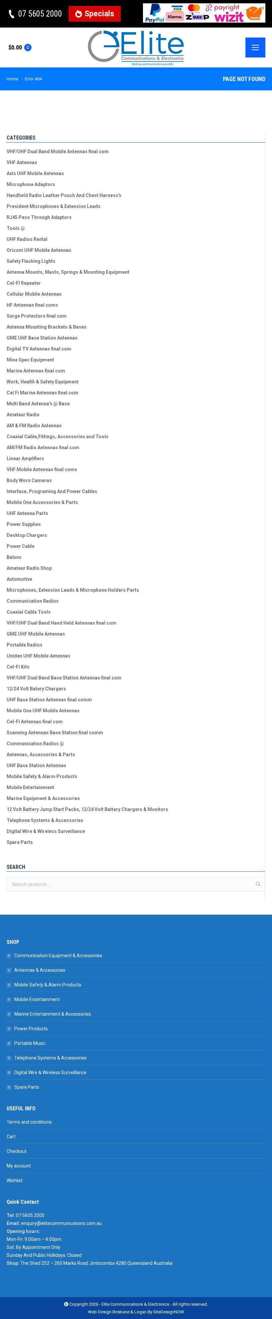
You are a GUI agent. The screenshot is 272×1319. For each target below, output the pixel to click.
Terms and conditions (29, 1122)
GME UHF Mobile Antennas (36, 634)
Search (258, 884)
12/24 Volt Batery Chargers (36, 688)
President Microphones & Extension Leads (54, 206)
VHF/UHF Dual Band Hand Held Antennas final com (61, 623)
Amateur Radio (23, 414)
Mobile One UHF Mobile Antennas (43, 710)
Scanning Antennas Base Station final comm (55, 732)
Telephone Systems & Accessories (45, 820)
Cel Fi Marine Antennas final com (42, 392)
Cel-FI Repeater (24, 283)
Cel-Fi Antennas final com (35, 721)
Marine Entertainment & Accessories (52, 1014)
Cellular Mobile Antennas (34, 294)
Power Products (31, 1028)
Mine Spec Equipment (30, 359)
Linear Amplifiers (25, 458)
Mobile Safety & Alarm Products (42, 776)
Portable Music (29, 1043)
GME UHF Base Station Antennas (42, 338)
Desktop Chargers (27, 535)
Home (12, 78)
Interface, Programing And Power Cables (52, 491)
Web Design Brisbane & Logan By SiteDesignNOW (136, 1311)
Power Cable (20, 546)
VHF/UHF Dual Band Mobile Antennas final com (58, 151)
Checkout (17, 1151)
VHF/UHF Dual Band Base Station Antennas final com (64, 677)
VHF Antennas (22, 162)
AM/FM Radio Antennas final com (43, 447)
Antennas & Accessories (39, 970)
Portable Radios (24, 645)
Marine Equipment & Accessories (43, 798)
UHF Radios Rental (27, 239)
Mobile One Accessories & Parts (42, 502)
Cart (11, 1136)
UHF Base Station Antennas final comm (49, 699)
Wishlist (15, 1180)
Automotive (19, 579)
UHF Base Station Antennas (36, 765)
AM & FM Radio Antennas (34, 425)
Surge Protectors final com (37, 316)
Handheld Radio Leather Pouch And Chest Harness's (64, 195)
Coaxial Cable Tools (29, 612)
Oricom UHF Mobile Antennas (39, 250)
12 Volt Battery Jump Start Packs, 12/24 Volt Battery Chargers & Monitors (87, 809)
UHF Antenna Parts (27, 513)
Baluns (14, 557)
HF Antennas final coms (32, 305)
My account (19, 1165)
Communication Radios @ (35, 743)
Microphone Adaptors (31, 184)
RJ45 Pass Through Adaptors (39, 217)
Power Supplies (24, 524)
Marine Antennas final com (36, 370)
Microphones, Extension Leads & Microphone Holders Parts (73, 590)
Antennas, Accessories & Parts (41, 754)
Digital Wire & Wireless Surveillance (46, 831)
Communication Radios (33, 601)
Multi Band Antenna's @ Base (38, 403)
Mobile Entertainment (30, 787)
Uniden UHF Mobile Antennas (38, 656)
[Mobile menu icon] (255, 47)
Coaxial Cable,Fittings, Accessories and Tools (57, 436)
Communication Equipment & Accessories (58, 955)
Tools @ (16, 228)
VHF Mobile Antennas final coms (42, 469)
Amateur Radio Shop (29, 568)
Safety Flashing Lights (31, 261)
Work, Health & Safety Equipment (43, 381)
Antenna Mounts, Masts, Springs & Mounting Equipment (68, 272)
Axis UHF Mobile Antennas (35, 173)
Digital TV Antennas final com (39, 349)
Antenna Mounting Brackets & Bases (47, 327)
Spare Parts (20, 842)
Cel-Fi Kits (18, 666)
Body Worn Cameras (29, 480)
